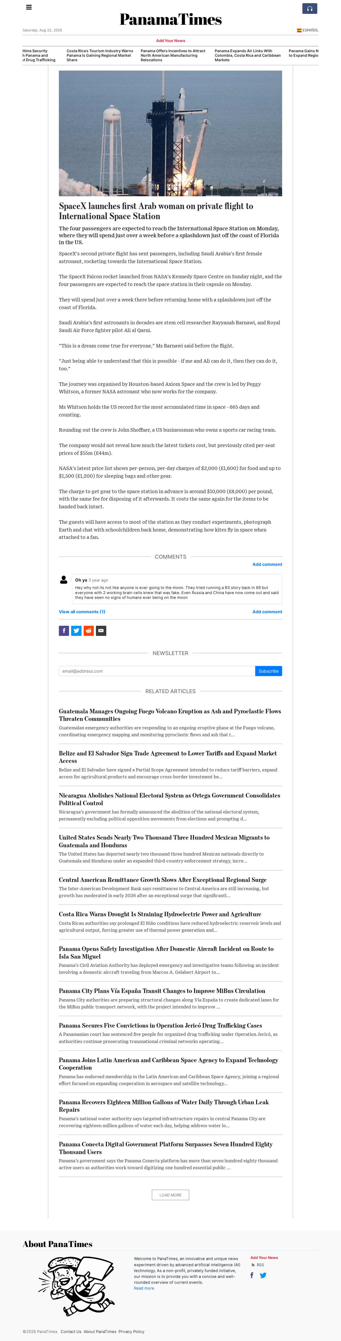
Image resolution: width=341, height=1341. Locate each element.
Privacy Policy (131, 1331)
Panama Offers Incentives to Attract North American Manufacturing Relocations (131, 55)
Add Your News (170, 40)
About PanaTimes (100, 1331)
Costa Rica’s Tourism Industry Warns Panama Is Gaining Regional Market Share (58, 55)
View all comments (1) (82, 611)
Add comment (267, 564)
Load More (170, 1195)
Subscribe (269, 671)
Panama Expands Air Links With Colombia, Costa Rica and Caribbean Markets (206, 55)
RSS (260, 1264)
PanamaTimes (171, 18)
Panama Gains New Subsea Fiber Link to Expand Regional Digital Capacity (281, 53)
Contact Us (71, 1331)
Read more (144, 1288)
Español (310, 30)
